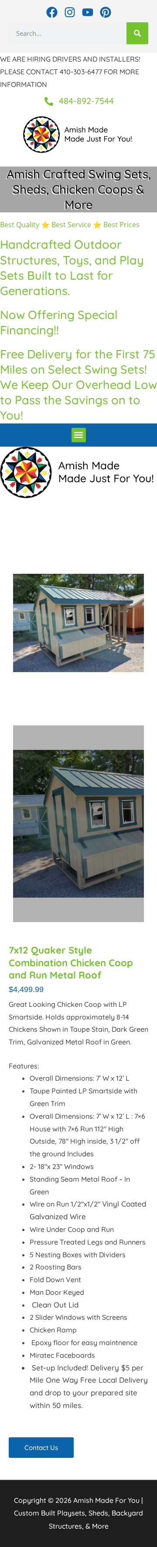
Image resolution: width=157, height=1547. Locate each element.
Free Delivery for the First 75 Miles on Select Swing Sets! (77, 362)
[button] (79, 435)
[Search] (137, 33)
